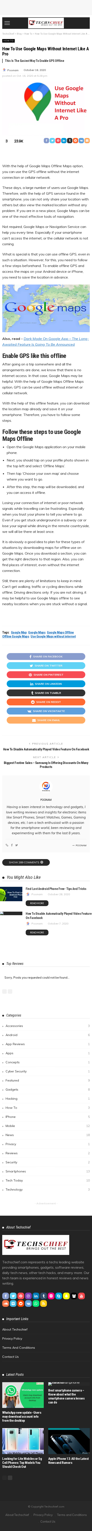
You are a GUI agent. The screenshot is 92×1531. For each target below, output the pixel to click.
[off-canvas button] (7, 23)
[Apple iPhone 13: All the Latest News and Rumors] (69, 1441)
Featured (48, 1080)
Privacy (48, 1144)
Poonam (13, 70)
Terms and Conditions (18, 1348)
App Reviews (48, 1044)
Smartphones (48, 1171)
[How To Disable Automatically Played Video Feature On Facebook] (11, 913)
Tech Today (48, 1180)
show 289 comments (24, 862)
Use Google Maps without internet (53, 636)
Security (48, 1162)
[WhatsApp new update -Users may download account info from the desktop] (23, 1395)
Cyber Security (48, 1071)
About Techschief (14, 1329)
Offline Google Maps (15, 636)
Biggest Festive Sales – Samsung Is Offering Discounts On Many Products (46, 765)
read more (37, 903)
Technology (48, 1189)
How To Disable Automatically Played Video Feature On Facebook (46, 749)
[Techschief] (46, 22)
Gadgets (48, 1089)
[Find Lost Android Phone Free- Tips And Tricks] (11, 894)
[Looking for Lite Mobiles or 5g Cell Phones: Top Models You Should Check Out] (23, 1441)
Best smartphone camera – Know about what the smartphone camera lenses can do (66, 1396)
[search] (84, 23)
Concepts (48, 1062)
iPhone (48, 1117)
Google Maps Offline (60, 632)
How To (8, 40)
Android (48, 1035)
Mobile (48, 1126)
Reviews (48, 1153)
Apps (48, 1053)
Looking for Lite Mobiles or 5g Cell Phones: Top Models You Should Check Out (22, 1463)
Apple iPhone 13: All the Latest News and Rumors (68, 1461)
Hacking (48, 1099)
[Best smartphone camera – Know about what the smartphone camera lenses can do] (69, 1384)
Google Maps (36, 632)
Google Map (19, 632)
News (48, 1135)
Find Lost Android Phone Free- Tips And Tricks (56, 889)
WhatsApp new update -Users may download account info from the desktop (21, 1417)
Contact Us (10, 1357)
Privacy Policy (12, 1339)
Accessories (48, 1026)
